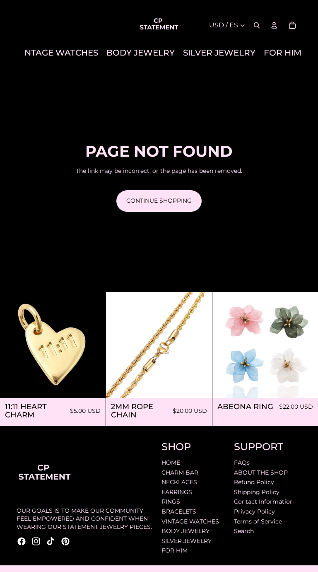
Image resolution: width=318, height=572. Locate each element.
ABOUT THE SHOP (261, 472)
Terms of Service (258, 521)
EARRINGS (176, 491)
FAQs (242, 462)
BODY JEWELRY (185, 531)
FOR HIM (174, 550)
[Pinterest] (65, 541)
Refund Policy (254, 482)
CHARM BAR (179, 472)
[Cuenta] (274, 25)
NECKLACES (179, 482)
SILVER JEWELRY (186, 540)
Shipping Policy (256, 491)
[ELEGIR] (305, 385)
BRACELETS (178, 511)
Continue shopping (159, 200)
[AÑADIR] (93, 385)
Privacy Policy (254, 511)
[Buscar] (257, 25)
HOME (170, 462)
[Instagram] (36, 541)
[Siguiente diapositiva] (199, 345)
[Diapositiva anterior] (118, 345)
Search (244, 531)
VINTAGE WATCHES (190, 521)
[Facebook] (21, 541)
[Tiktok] (50, 541)
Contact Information (264, 501)
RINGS (170, 501)
